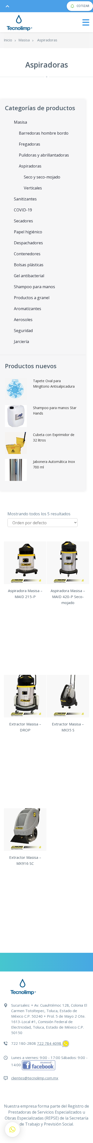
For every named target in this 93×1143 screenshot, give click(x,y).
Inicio (8, 40)
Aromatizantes (27, 308)
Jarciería (21, 341)
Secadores (23, 221)
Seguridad (23, 330)
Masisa (24, 40)
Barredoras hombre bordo (43, 133)
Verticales (33, 188)
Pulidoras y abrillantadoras (44, 155)
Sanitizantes (25, 199)
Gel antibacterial (29, 275)
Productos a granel (31, 297)
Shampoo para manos (34, 286)
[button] (12, 1129)
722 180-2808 (23, 1043)
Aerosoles (23, 319)
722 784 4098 (49, 1043)
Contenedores (27, 254)
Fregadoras (29, 144)
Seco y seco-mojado (42, 177)
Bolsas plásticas (28, 264)
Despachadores (28, 243)
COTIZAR (82, 6)
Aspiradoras (30, 166)
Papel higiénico (28, 232)
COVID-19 (23, 210)
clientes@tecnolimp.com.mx (34, 1077)
